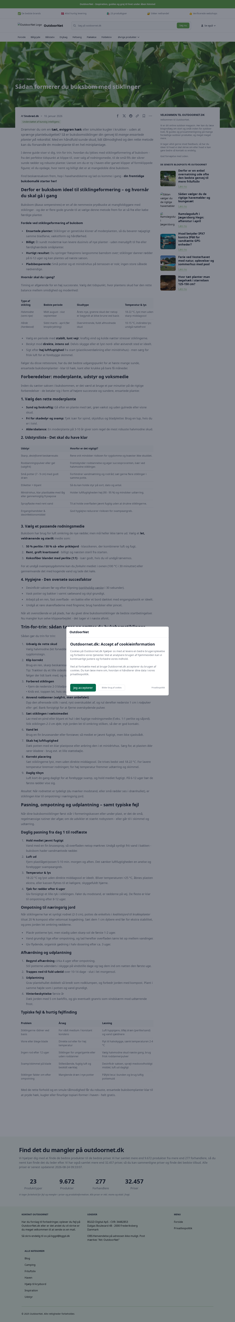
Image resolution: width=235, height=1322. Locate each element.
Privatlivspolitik (158, 687)
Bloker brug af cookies (112, 687)
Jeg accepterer (83, 688)
